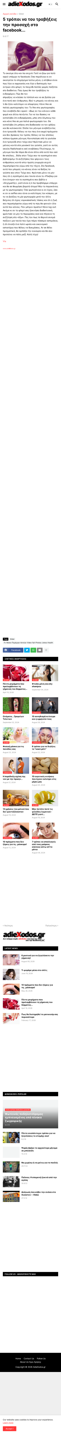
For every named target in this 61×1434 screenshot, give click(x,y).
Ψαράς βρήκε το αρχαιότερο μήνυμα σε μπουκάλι (39, 1149)
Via (4, 241)
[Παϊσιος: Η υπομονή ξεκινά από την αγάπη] (11, 1181)
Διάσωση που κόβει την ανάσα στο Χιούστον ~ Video (38, 1193)
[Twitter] (27, 650)
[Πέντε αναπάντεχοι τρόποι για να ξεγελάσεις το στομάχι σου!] (11, 1137)
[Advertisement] (30, 291)
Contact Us (29, 1358)
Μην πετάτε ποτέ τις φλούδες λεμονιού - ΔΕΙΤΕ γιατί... (42, 811)
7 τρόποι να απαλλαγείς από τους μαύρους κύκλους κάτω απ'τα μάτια (44, 845)
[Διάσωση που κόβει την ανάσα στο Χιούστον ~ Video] (11, 1196)
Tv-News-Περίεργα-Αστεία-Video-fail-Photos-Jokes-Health (28, 643)
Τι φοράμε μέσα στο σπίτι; (34, 970)
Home (18, 1358)
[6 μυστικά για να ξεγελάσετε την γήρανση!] (11, 959)
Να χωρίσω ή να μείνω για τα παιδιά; (39, 1162)
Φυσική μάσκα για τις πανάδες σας (13, 747)
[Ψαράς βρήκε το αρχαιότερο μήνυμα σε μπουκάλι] (11, 1152)
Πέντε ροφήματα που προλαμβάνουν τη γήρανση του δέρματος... (15, 686)
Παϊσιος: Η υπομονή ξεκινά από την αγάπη (39, 1178)
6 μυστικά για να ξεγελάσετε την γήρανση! (37, 956)
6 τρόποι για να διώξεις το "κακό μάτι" (43, 747)
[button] (4, 4)
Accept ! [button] (9, 1428)
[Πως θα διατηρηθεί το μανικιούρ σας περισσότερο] (11, 1018)
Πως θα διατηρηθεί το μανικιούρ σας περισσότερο (39, 1015)
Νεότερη (8, 925)
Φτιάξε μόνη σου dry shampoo (42, 685)
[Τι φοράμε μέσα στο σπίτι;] (11, 974)
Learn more (8, 1422)
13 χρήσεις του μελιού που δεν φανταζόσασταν (16, 810)
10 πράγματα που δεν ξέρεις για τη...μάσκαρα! (15, 842)
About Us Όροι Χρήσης (30, 1362)
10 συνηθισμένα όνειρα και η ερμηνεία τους (43, 717)
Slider (21, 14)
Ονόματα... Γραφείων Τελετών (13, 717)
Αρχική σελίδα (9, 14)
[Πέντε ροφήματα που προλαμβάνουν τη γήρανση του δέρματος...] (11, 1003)
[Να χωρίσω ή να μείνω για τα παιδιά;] (11, 1167)
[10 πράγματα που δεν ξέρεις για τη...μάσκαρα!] (11, 989)
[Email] (40, 650)
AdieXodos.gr (39, 1367)
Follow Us (41, 1358)
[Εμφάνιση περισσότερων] (46, 650)
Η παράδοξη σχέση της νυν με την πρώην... (14, 777)
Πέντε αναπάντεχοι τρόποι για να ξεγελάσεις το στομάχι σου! (38, 1134)
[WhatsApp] (33, 650)
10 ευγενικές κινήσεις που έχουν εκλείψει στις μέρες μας (44, 779)
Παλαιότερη (51, 925)
